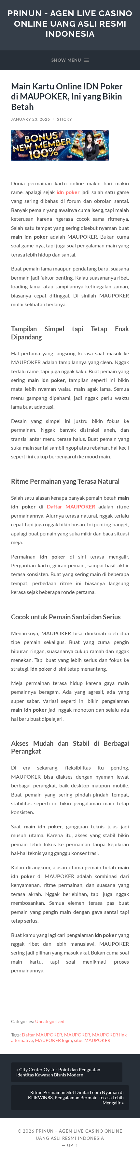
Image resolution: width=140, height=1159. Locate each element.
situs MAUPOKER (92, 1040)
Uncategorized (49, 1021)
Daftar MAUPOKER (71, 506)
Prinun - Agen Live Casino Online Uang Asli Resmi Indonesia (70, 23)
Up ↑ (72, 1145)
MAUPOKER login (53, 1040)
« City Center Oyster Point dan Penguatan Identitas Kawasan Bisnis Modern (58, 1072)
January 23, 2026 (30, 119)
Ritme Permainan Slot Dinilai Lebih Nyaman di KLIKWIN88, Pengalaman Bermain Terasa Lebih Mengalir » (76, 1097)
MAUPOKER (77, 1034)
